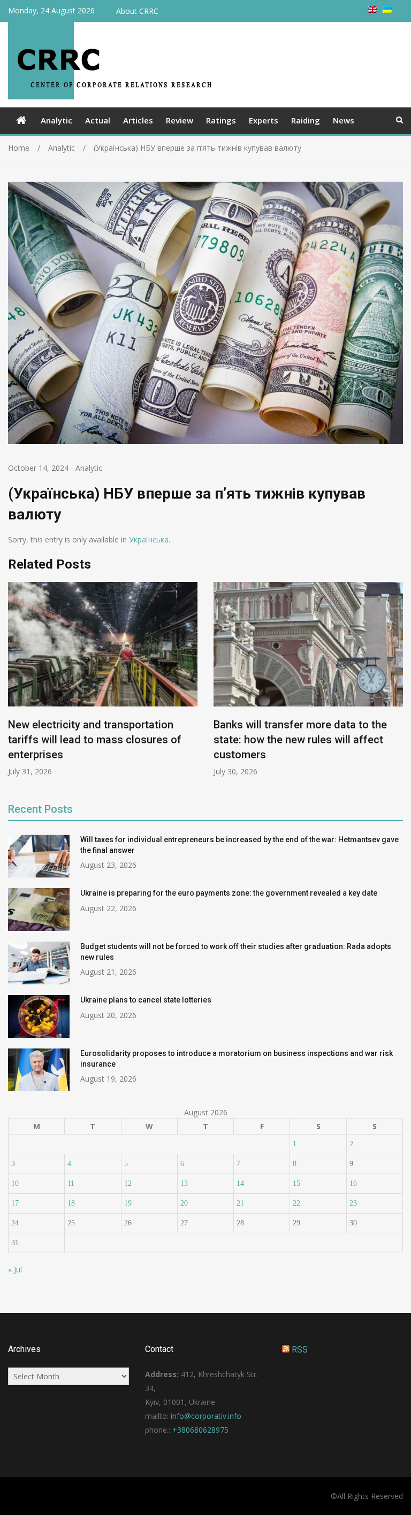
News (343, 120)
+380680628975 (200, 1430)
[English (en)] (372, 10)
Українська (149, 539)
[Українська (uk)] (387, 10)
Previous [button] (15, 684)
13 (184, 1183)
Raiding (305, 120)
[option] (103, 679)
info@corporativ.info (206, 1416)
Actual (97, 120)
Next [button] (396, 684)
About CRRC (137, 11)
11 (70, 1183)
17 (15, 1203)
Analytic (56, 120)
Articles (138, 120)
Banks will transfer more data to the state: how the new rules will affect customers (300, 739)
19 (128, 1203)
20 (184, 1203)
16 (353, 1183)
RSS (300, 1350)
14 (240, 1183)
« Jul (15, 1269)
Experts (263, 120)
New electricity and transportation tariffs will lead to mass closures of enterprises (94, 739)
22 (296, 1203)
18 (71, 1203)
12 (128, 1183)
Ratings (221, 120)
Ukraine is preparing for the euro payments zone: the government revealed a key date (228, 893)
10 (15, 1183)
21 (240, 1203)
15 (296, 1183)
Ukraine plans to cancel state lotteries (145, 1000)
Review (179, 120)
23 (353, 1203)
